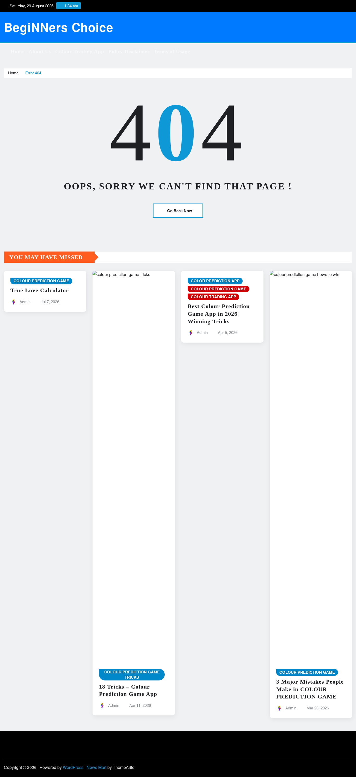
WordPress (73, 767)
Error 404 (33, 72)
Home (17, 51)
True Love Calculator (39, 290)
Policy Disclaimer (129, 51)
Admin (25, 301)
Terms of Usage (172, 51)
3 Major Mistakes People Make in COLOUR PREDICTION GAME (310, 689)
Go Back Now (179, 210)
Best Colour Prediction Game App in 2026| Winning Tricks (219, 313)
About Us (40, 51)
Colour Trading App (79, 51)
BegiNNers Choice (58, 26)
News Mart (96, 767)
